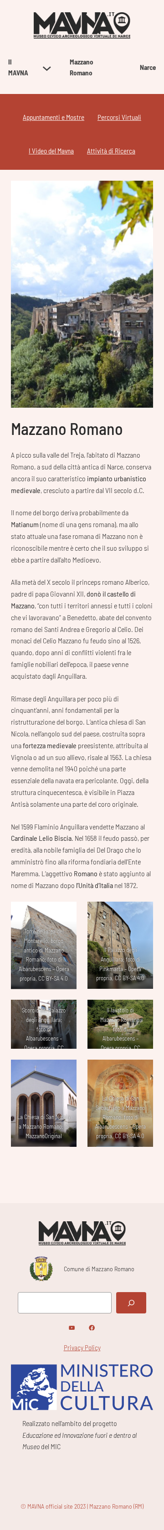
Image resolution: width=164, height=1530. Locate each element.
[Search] (131, 1302)
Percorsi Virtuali (119, 117)
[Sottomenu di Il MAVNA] (47, 68)
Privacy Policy (82, 1347)
